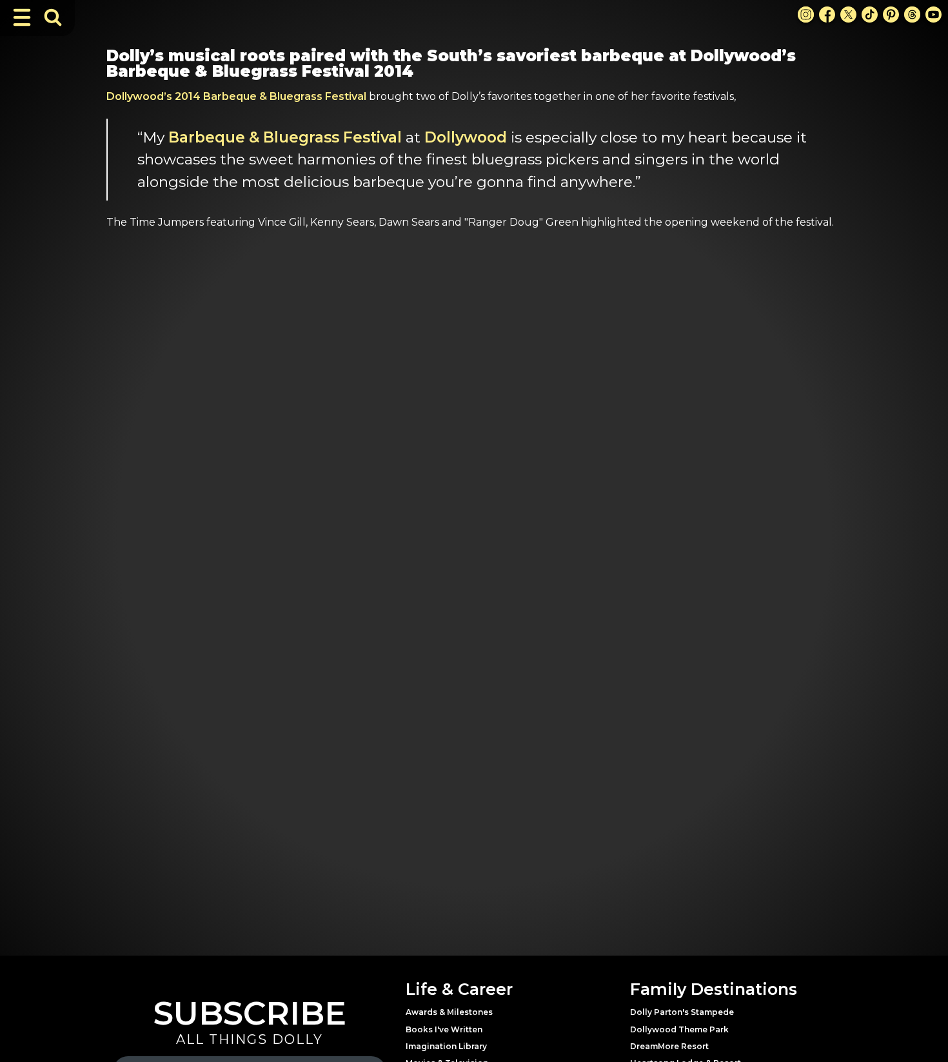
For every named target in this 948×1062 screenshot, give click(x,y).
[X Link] (848, 14)
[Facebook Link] (827, 14)
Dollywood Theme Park (679, 1029)
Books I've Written (444, 1029)
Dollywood (465, 137)
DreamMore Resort (669, 1046)
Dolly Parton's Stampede (682, 1012)
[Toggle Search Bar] (53, 17)
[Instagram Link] (806, 14)
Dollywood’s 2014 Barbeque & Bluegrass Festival (236, 96)
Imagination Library (446, 1046)
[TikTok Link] (870, 14)
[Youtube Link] (933, 14)
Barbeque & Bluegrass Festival (285, 137)
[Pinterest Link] (891, 14)
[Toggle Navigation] (22, 17)
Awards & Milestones (449, 1012)
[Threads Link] (912, 14)
